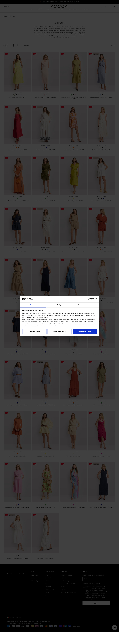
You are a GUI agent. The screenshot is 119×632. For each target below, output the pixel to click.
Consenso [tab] (33, 305)
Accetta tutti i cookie (84, 331)
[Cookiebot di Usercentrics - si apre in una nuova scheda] (89, 299)
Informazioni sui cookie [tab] (85, 305)
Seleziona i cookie (58, 331)
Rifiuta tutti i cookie (34, 331)
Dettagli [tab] (59, 305)
